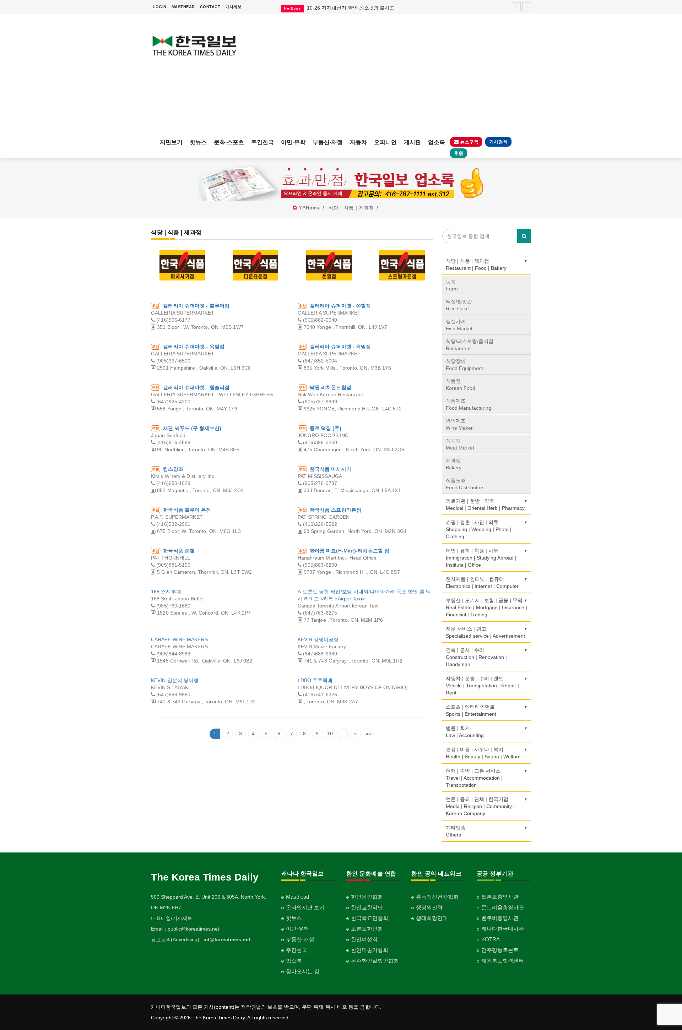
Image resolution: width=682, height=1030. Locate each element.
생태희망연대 (432, 918)
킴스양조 (173, 469)
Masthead (297, 897)
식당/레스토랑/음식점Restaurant (469, 344)
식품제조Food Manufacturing (468, 404)
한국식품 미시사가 (330, 469)
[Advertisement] (390, 74)
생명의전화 (429, 907)
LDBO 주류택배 (315, 680)
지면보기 (171, 142)
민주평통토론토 (500, 950)
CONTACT (210, 7)
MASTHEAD (183, 7)
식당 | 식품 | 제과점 (351, 208)
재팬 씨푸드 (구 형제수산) (192, 428)
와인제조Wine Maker (459, 424)
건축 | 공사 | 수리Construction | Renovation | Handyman (476, 657)
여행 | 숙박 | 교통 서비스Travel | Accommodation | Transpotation (474, 778)
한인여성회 (364, 939)
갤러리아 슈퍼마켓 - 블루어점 (196, 306)
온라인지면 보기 (305, 907)
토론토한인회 (367, 929)
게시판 (412, 142)
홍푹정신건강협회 (437, 897)
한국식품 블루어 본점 (187, 510)
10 (330, 733)
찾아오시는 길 (302, 971)
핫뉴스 (198, 142)
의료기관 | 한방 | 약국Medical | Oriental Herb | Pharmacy (485, 504)
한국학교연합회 (369, 918)
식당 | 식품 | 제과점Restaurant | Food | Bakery (476, 264)
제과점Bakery (453, 464)
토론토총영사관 (500, 897)
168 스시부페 (166, 591)
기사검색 (498, 142)
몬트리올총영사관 (502, 907)
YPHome (309, 208)
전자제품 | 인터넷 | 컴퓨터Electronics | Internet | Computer (482, 582)
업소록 (436, 142)
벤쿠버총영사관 (500, 918)
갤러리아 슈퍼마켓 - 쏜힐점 (340, 306)
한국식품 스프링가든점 (335, 510)
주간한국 (262, 142)
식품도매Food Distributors (465, 484)
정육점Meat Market (460, 444)
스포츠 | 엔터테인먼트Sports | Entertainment (471, 710)
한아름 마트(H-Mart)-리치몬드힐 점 (349, 551)
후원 (458, 153)
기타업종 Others (456, 831)
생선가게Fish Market (459, 324)
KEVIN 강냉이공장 (318, 639)
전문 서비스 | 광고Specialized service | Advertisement (485, 632)
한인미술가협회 (369, 950)
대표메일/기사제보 (171, 918)
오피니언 (385, 142)
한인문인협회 (367, 897)
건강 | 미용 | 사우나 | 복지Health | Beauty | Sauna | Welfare (483, 753)
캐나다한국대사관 (502, 929)
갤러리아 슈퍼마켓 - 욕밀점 (340, 346)
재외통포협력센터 (502, 961)
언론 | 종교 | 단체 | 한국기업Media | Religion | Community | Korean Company (480, 806)
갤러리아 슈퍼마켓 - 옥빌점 (193, 346)
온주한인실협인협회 (375, 961)
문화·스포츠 (229, 142)
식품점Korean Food (460, 384)
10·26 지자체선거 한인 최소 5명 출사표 (351, 8)
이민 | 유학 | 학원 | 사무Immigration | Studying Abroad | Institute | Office (481, 558)
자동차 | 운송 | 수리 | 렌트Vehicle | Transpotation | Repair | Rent (482, 686)
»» (368, 733)
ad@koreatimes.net (227, 939)
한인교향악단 (367, 907)
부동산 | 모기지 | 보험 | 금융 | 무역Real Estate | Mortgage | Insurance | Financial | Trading (486, 607)
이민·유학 (293, 142)
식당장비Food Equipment (464, 364)
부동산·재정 (328, 142)
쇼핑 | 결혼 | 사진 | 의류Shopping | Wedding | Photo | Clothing (479, 529)
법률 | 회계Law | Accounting (465, 731)
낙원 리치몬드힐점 (330, 387)
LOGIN (160, 7)
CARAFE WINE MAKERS (179, 639)
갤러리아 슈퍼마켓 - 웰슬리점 (196, 387)
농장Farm (452, 285)
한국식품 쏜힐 (179, 551)
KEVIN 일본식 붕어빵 (175, 680)
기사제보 (233, 7)
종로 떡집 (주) (325, 428)
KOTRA (490, 939)
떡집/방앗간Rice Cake (459, 305)
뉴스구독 (468, 142)
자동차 (358, 142)
